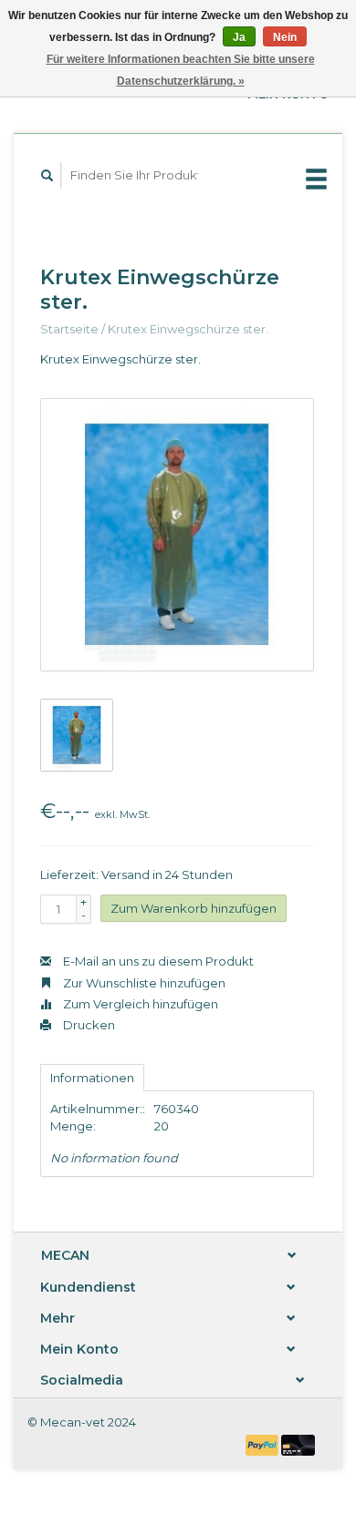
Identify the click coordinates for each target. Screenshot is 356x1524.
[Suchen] (47, 175)
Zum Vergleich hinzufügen (139, 1004)
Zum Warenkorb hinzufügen (193, 908)
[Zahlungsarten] (264, 1443)
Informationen (92, 1077)
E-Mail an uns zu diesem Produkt (157, 961)
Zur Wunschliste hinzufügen (142, 983)
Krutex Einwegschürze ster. (188, 329)
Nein (285, 37)
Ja (239, 37)
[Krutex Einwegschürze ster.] (177, 534)
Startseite (69, 329)
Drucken (87, 1025)
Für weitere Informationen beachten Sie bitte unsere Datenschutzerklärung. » (181, 70)
